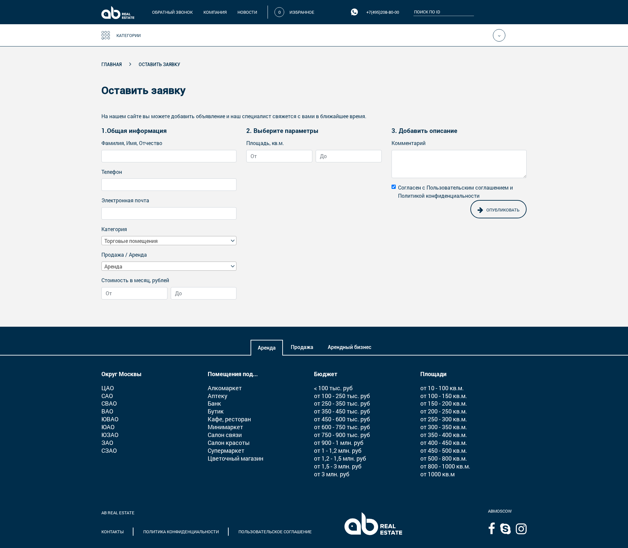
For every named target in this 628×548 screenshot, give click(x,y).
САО (107, 396)
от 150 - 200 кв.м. (443, 403)
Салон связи (225, 435)
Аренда (267, 348)
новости (247, 12)
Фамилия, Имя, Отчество (131, 142)
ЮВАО (109, 419)
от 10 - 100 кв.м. (442, 388)
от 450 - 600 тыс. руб (342, 419)
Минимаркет (225, 427)
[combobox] (168, 240)
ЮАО (107, 427)
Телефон (111, 171)
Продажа (302, 347)
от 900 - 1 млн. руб (338, 443)
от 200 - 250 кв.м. (443, 411)
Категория (114, 229)
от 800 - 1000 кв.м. (445, 466)
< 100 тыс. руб (333, 388)
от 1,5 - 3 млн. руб (337, 466)
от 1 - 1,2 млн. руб (337, 450)
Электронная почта (125, 200)
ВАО (107, 411)
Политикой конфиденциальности (439, 195)
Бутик (216, 411)
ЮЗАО (109, 435)
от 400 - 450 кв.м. (443, 443)
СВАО (109, 403)
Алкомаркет (225, 388)
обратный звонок (172, 12)
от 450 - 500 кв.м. (443, 450)
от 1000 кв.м (437, 474)
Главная (111, 64)
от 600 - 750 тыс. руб (342, 427)
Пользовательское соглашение (275, 532)
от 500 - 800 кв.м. (443, 458)
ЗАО (107, 443)
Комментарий (409, 142)
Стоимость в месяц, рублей (135, 280)
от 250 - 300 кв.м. (443, 419)
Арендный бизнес (349, 347)
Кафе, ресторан (229, 419)
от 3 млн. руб (331, 474)
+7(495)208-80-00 (382, 12)
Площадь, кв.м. (265, 142)
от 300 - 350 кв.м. (443, 427)
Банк (214, 403)
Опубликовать (502, 210)
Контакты (112, 532)
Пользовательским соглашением (468, 187)
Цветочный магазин (235, 458)
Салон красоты (229, 443)
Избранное (301, 12)
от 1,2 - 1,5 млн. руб (340, 458)
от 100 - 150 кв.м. (443, 396)
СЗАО (109, 450)
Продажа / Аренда (124, 254)
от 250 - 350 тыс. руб (342, 403)
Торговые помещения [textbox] (131, 240)
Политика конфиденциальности (181, 532)
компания (215, 12)
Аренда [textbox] (113, 266)
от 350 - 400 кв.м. (443, 435)
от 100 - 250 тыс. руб (342, 396)
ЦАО (107, 388)
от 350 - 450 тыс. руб (342, 411)
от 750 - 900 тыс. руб (342, 435)
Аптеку (217, 396)
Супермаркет (226, 450)
